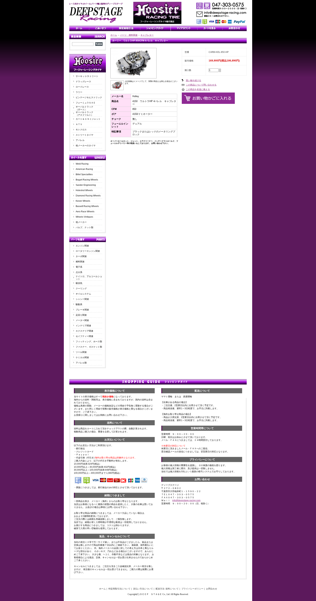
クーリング (81, 288)
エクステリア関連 (84, 331)
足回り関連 (81, 315)
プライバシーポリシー (192, 588)
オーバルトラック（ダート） (84, 108)
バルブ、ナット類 (84, 227)
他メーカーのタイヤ (85, 145)
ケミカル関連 (82, 357)
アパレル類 (81, 362)
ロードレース (82, 87)
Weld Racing (82, 164)
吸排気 (79, 283)
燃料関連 (80, 261)
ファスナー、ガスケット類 (89, 347)
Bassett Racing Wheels (87, 206)
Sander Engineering (86, 185)
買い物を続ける (193, 80)
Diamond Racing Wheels (88, 195)
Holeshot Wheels (84, 190)
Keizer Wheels (83, 201)
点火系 (79, 272)
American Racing (84, 169)
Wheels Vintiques (84, 217)
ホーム (113, 35)
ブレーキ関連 (82, 309)
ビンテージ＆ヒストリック (89, 97)
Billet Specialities (84, 174)
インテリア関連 (83, 325)
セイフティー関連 (84, 336)
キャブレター (147, 35)
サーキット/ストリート (87, 76)
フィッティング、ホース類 (89, 341)
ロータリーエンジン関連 (88, 251)
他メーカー (81, 222)
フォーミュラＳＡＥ (85, 102)
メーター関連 (82, 320)
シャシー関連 (82, 299)
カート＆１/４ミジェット (88, 119)
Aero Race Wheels (85, 211)
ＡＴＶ (79, 124)
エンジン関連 (82, 245)
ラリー (80, 92)
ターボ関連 (81, 256)
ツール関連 (81, 352)
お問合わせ (211, 588)
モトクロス (81, 129)
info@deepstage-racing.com (186, 500)
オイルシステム (83, 294)
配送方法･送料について (167, 588)
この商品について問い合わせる (201, 85)
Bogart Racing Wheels (87, 179)
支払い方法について (143, 588)
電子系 (79, 267)
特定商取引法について (119, 588)
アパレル (80, 140)
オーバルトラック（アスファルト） (84, 113)
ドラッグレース (83, 81)
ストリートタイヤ (84, 135)
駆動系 (79, 304)
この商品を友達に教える (198, 89)
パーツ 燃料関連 (129, 35)
